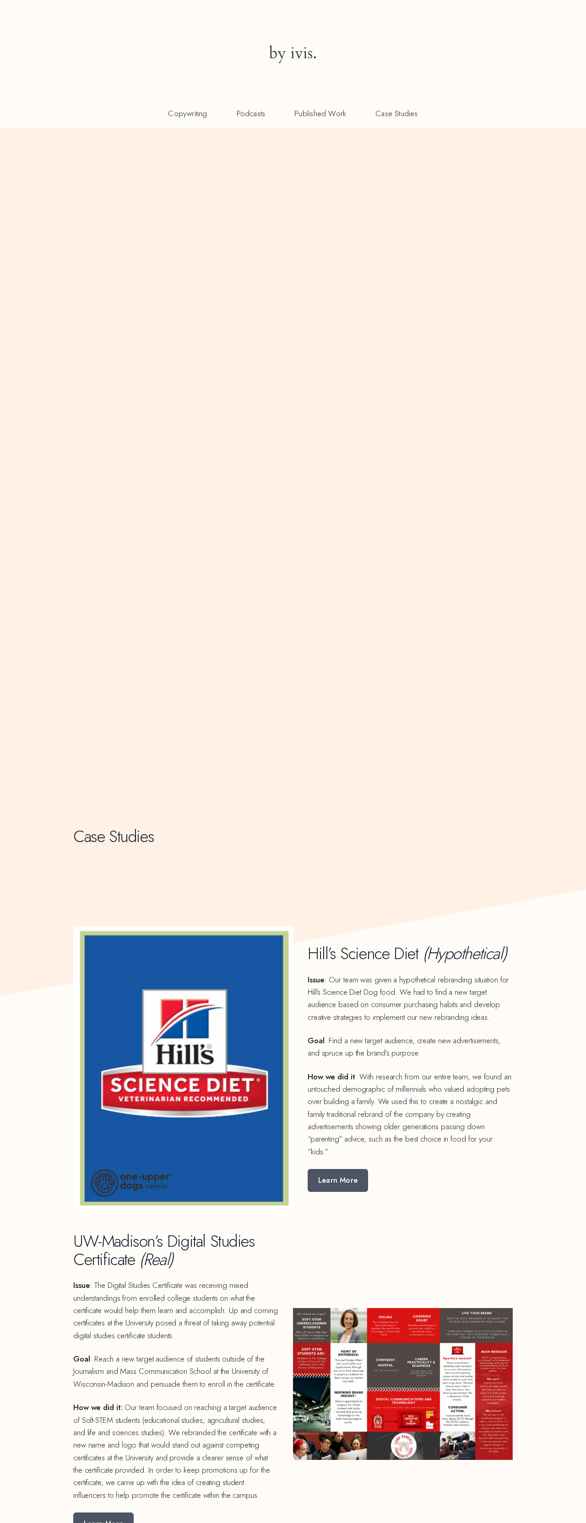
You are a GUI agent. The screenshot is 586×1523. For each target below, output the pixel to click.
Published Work (320, 113)
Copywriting (187, 113)
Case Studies (396, 113)
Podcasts (251, 113)
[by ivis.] (293, 53)
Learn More (338, 1180)
